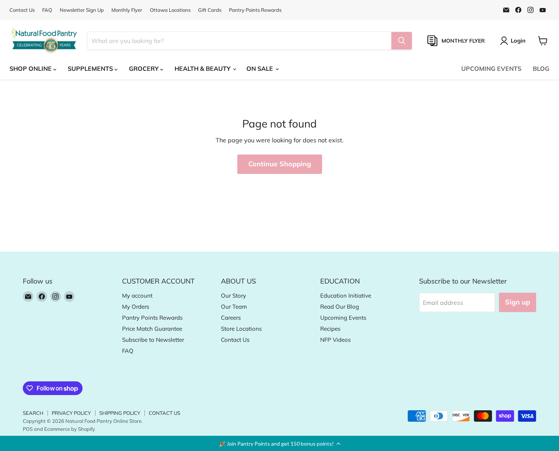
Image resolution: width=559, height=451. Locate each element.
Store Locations (241, 328)
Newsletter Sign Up (82, 10)
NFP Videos (335, 339)
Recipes (330, 328)
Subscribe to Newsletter (153, 339)
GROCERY (144, 68)
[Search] (401, 40)
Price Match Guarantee (152, 328)
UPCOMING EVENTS (491, 68)
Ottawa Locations (170, 10)
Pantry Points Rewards (255, 10)
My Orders (135, 306)
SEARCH (33, 413)
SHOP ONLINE (31, 68)
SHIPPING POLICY (119, 413)
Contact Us (22, 10)
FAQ (47, 10)
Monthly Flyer (126, 10)
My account (137, 295)
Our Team (234, 306)
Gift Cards (209, 10)
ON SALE (260, 68)
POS (28, 429)
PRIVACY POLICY (71, 413)
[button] (279, 443)
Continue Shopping (279, 163)
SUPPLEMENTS (91, 68)
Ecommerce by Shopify (69, 429)
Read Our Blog (339, 306)
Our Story (233, 295)
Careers (231, 317)
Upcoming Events (343, 317)
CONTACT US (164, 413)
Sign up (517, 302)
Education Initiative (345, 295)
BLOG (541, 68)
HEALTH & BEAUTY (203, 68)
